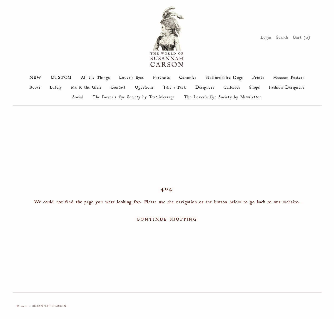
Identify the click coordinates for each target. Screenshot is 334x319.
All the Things (95, 76)
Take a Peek (174, 86)
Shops (254, 86)
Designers (204, 86)
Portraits (161, 76)
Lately (56, 86)
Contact (118, 86)
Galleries (232, 86)
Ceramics (188, 76)
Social (77, 96)
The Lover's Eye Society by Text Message (133, 96)
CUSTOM (61, 76)
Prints (258, 76)
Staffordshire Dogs (224, 76)
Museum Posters (288, 76)
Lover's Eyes (131, 76)
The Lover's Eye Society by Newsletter (222, 96)
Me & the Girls (86, 86)
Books (35, 86)
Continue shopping (167, 218)
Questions (144, 86)
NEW (35, 76)
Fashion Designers (286, 86)
